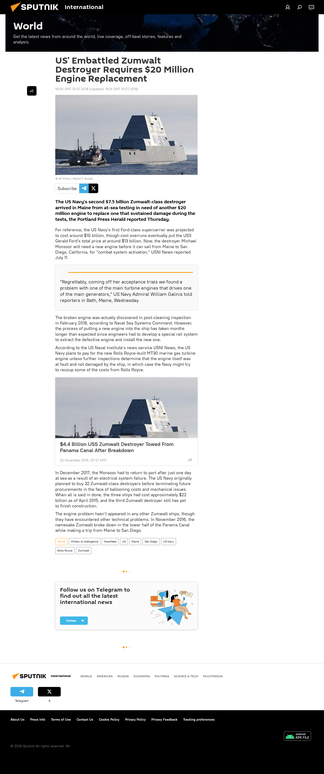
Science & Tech (186, 676)
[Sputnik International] (36, 13)
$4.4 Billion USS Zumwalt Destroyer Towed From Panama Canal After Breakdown (117, 447)
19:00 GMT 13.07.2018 (71, 89)
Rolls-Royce (64, 550)
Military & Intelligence (84, 541)
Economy (142, 676)
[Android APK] (297, 736)
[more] (190, 459)
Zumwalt (83, 550)
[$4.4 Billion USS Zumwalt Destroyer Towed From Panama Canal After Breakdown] (126, 407)
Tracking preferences (199, 719)
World (61, 541)
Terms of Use (61, 719)
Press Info (37, 719)
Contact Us (85, 719)
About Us (17, 719)
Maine (135, 541)
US (124, 541)
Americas (105, 676)
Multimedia (213, 676)
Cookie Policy (109, 719)
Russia (123, 676)
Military (162, 676)
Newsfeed (110, 541)
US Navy (168, 541)
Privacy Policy (135, 719)
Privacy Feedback (164, 719)
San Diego (151, 541)
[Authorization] (287, 7)
